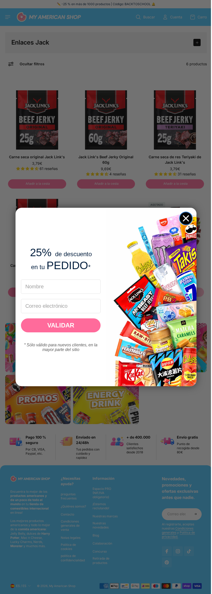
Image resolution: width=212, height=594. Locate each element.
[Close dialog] (184, 218)
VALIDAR (59, 325)
